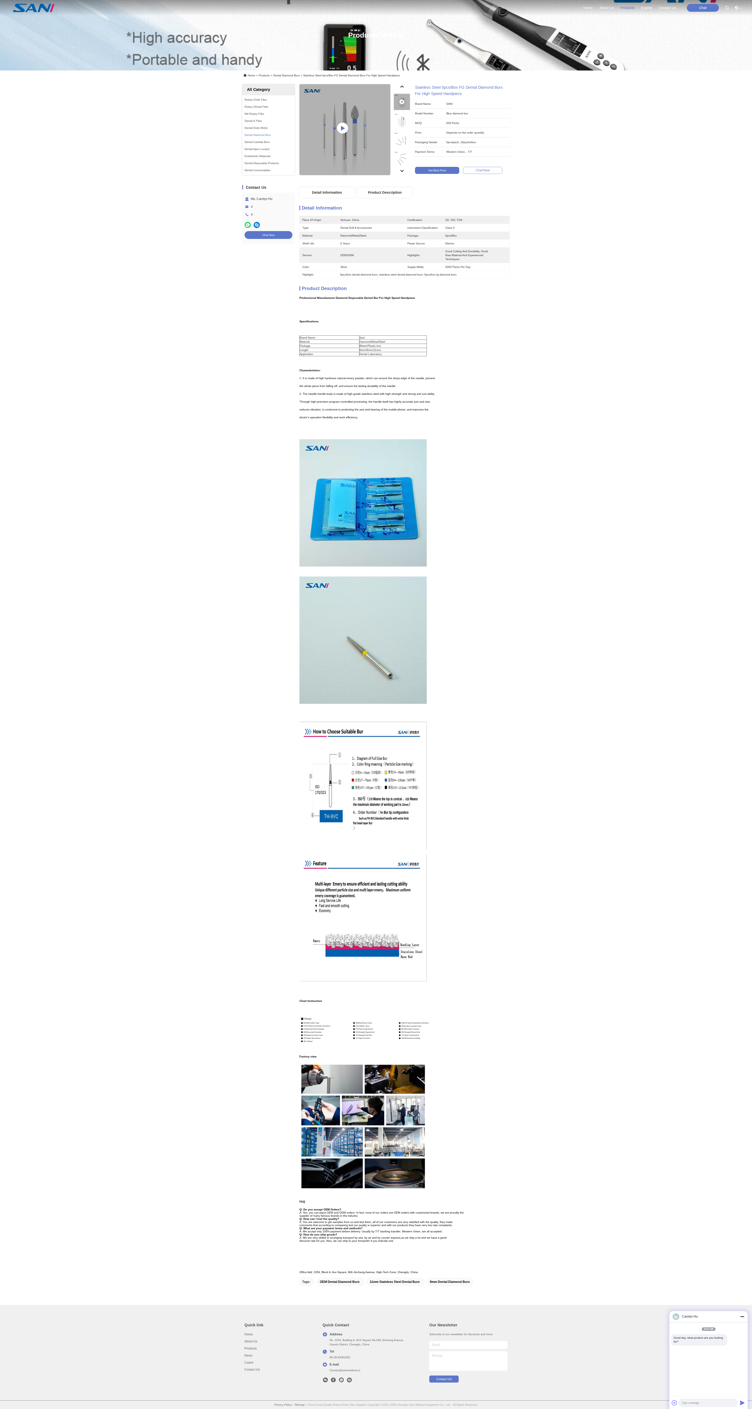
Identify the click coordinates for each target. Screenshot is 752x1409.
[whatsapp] (247, 225)
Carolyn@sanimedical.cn (345, 1370)
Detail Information (327, 192)
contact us (667, 8)
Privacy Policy (282, 1404)
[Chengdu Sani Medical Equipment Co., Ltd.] (34, 8)
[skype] (256, 225)
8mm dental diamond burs (450, 1281)
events (646, 8)
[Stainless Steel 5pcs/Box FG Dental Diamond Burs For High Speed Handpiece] (344, 129)
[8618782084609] (341, 1381)
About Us (250, 1341)
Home (588, 8)
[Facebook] (333, 1381)
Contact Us (252, 1369)
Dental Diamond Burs (286, 75)
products (627, 8)
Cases (248, 1362)
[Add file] (674, 1402)
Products (264, 75)
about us (606, 8)
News (248, 1355)
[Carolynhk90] (349, 1381)
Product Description (385, 192)
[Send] (742, 1402)
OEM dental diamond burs (340, 1281)
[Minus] (742, 1316)
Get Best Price (437, 170)
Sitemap (300, 1404)
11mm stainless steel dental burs (395, 1281)
